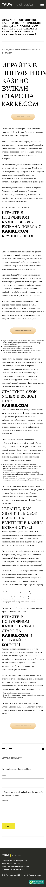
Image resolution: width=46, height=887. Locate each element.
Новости (36, 50)
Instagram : (12, 869)
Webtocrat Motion (35, 875)
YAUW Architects (23, 50)
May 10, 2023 (8, 50)
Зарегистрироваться (23, 331)
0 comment (7, 53)
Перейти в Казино (23, 117)
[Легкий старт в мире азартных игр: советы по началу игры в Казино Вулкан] (3, 749)
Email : (15, 866)
